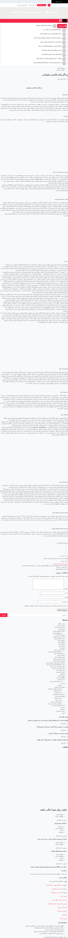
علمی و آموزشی (60, 672)
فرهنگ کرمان (61, 642)
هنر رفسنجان (57, 692)
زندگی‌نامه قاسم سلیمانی (28, 565)
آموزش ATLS (63, 918)
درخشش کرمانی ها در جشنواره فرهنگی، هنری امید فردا (47, 37)
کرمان (43, 206)
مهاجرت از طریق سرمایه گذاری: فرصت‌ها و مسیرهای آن (52, 727)
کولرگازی (64, 915)
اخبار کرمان (32, 5)
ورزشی (63, 683)
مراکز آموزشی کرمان (59, 653)
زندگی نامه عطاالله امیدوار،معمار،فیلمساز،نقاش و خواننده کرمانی (49, 867)
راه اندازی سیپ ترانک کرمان (59, 900)
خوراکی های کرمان (60, 635)
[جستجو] (19, 20)
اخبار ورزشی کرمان (22, 5)
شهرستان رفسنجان (59, 687)
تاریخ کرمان (62, 646)
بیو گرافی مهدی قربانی (60, 823)
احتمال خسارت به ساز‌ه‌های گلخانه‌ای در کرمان (49, 46)
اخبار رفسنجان (57, 690)
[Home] (64, 20)
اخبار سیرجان (57, 698)
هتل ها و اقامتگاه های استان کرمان (55, 664)
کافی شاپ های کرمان (59, 636)
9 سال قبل (64, 79)
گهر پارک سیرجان (62, 907)
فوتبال (59, 685)
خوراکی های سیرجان (55, 701)
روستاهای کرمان (57, 633)
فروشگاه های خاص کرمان (54, 651)
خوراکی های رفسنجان (59, 694)
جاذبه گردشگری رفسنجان (54, 689)
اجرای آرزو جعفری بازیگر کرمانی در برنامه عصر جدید (52, 839)
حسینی (59, 79)
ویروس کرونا (61, 675)
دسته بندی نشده (60, 711)
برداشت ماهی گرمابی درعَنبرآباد (44, 25)
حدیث (65, 820)
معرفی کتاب (63, 896)
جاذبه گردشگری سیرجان (58, 705)
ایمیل (66, 597)
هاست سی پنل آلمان (56, 892)
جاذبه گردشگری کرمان (59, 631)
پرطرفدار (62, 709)
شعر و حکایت (61, 623)
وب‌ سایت (65, 601)
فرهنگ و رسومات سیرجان (54, 703)
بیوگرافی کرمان (60, 70)
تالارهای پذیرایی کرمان (59, 659)
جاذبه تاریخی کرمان (59, 627)
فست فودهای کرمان (59, 638)
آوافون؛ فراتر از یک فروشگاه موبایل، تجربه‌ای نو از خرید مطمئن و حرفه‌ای (48, 720)
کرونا (63, 713)
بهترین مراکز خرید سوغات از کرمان (58, 733)
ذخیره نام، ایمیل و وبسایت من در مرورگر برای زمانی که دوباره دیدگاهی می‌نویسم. (45, 605)
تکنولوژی (62, 674)
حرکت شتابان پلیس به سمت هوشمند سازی (50, 33)
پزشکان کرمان (61, 655)
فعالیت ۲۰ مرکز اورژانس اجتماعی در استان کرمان (48, 58)
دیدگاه (66, 589)
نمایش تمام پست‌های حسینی (60, 563)
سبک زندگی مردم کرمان (58, 668)
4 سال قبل (59, 836)
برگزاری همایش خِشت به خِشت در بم (52, 29)
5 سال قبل (59, 820)
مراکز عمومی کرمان (59, 649)
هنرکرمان (62, 648)
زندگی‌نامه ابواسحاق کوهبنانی (59, 851)
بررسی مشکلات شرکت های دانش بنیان (51, 50)
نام (67, 593)
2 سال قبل (64, 730)
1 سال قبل (64, 723)
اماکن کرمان (61, 644)
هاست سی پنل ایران (56, 889)
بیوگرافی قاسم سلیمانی (42, 565)
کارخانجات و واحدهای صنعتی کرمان (55, 662)
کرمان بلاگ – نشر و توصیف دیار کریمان (34, 12)
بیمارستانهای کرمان (59, 657)
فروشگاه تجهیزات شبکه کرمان (54, 885)
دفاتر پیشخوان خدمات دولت (57, 666)
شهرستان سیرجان (60, 696)
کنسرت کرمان (61, 625)
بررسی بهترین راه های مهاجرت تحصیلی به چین (51, 933)
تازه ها (63, 707)
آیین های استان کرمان (55, 681)
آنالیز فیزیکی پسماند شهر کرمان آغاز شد (51, 54)
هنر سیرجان (58, 700)
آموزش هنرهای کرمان (59, 661)
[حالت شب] (22, 20)
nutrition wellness (62, 911)
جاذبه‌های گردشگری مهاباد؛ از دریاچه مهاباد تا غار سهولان (52, 739)
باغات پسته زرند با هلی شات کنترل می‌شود (50, 42)
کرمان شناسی (61, 679)
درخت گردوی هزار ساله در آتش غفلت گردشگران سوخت (47, 62)
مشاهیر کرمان (61, 68)
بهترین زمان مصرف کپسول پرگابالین (57, 903)
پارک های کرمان (60, 670)
